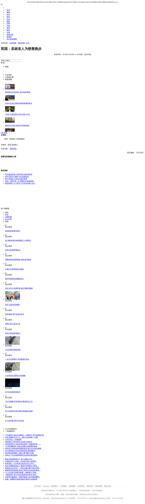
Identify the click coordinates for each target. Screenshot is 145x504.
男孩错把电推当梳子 (12, 231)
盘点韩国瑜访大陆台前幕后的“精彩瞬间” (20, 451)
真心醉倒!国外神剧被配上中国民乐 (18, 240)
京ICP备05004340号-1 (98, 498)
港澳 (50, 2)
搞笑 (6, 212)
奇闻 (6, 221)
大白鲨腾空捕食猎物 (12, 350)
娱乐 (88, 2)
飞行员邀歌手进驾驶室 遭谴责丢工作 (19, 401)
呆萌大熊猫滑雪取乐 (12, 250)
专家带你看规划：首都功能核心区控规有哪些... (22, 477)
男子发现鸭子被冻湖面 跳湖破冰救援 (19, 411)
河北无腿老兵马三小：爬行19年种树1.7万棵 (21, 437)
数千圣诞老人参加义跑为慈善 (16, 179)
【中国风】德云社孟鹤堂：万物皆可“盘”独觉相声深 (24, 435)
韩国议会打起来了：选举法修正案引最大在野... (22, 468)
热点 (8, 14)
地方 (47, 2)
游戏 (82, 2)
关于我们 (37, 486)
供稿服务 (72, 486)
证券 (68, 2)
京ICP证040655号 (58, 498)
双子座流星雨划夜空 (12, 392)
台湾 (53, 2)
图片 (101, 2)
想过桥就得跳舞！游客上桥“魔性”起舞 (19, 453)
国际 (37, 2)
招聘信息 (89, 486)
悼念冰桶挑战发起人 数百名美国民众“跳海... (21, 466)
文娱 (8, 26)
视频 (104, 2)
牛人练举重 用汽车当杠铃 (14, 421)
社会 (44, 2)
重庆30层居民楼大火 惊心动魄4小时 (19, 459)
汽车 (79, 2)
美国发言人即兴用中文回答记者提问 (18, 442)
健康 (95, 2)
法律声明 (81, 486)
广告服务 (63, 486)
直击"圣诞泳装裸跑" (12, 305)
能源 (74, 2)
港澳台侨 (10, 34)
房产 (71, 2)
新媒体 (111, 2)
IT (77, 2)
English (115, 2)
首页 (28, 2)
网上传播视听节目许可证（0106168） (36, 498)
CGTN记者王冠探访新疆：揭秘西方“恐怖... (21, 472)
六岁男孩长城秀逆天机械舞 (15, 376)
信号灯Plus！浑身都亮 (13, 439)
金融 (65, 2)
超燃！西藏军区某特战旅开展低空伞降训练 (21, 479)
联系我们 (54, 486)
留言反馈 (107, 486)
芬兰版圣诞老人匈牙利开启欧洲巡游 (18, 174)
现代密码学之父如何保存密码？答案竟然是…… (23, 444)
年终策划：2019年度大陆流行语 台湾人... (20, 463)
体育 (91, 2)
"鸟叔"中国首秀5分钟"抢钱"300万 (17, 114)
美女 (6, 215)
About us (46, 486)
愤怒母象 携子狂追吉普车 (14, 314)
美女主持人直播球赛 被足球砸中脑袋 (19, 288)
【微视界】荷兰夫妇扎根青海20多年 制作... (21, 475)
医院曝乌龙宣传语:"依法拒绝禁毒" (18, 92)
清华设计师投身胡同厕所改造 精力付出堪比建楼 (23, 448)
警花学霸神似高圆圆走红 (14, 279)
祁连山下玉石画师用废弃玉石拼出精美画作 (21, 455)
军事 (40, 2)
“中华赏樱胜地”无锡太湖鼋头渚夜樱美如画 (21, 446)
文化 (85, 2)
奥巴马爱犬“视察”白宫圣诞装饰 (17, 177)
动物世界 (8, 217)
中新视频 (12, 43)
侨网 (59, 2)
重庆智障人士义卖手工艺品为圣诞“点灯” (20, 183)
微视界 (9, 37)
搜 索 (3, 63)
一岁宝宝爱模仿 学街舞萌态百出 (17, 359)
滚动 (31, 2)
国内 (34, 2)
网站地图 (98, 486)
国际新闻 (21, 43)
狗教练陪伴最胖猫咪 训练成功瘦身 (18, 259)
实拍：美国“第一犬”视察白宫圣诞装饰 (19, 181)
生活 (98, 2)
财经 (62, 2)
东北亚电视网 (12, 39)
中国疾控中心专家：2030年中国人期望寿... (21, 461)
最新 (8, 12)
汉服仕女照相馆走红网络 (14, 269)
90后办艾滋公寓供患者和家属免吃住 (18, 103)
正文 (28, 43)
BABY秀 (8, 219)
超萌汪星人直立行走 (12, 324)
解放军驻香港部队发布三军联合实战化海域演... (22, 470)
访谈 (107, 2)
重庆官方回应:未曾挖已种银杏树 (17, 125)
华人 (56, 2)
